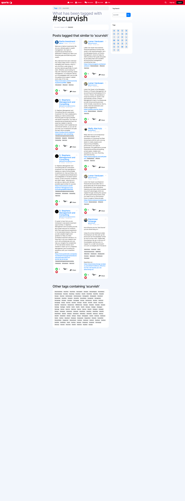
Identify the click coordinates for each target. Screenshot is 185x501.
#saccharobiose (58, 291)
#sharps (56, 311)
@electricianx (91, 223)
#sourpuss (73, 318)
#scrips (63, 302)
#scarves (62, 296)
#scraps (82, 300)
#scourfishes (83, 298)
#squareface (87, 318)
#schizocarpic (69, 296)
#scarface (78, 293)
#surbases (85, 320)
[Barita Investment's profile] (57, 42)
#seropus (88, 307)
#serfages (62, 307)
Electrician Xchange (93, 220)
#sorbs (56, 318)
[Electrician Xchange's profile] (86, 220)
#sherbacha (69, 311)
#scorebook (57, 298)
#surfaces (97, 320)
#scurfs (95, 302)
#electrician (87, 249)
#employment (101, 253)
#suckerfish (100, 318)
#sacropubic (79, 291)
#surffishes (63, 322)
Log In (180, 2)
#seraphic (91, 304)
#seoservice (63, 304)
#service (68, 309)
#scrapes (64, 300)
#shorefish (89, 313)
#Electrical (86, 253)
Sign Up (172, 2)
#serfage (57, 307)
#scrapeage (57, 300)
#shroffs (57, 315)
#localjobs (86, 258)
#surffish (57, 322)
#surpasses (85, 322)
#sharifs (89, 309)
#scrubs (85, 302)
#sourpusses (80, 318)
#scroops (79, 302)
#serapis (103, 304)
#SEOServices (78, 304)
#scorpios (70, 298)
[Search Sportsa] (165, 2)
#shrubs (69, 315)
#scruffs (90, 302)
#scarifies (95, 293)
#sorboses (102, 315)
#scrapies (69, 300)
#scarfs (83, 293)
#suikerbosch (73, 320)
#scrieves (101, 300)
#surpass (79, 322)
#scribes (95, 300)
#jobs (98, 249)
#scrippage (57, 302)
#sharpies (95, 309)
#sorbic (91, 315)
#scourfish (76, 298)
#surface (92, 320)
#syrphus (85, 324)
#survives (68, 324)
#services (71, 84)
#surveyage (98, 322)
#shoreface (82, 313)
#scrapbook (90, 298)
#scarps (56, 296)
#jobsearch (92, 256)
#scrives (68, 302)
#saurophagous (93, 291)
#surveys (57, 324)
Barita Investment (67, 41)
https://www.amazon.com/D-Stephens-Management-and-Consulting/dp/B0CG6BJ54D (64, 187)
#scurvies (100, 302)
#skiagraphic (85, 315)
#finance (98, 158)
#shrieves (95, 313)
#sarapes (86, 291)
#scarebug (71, 293)
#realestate (58, 138)
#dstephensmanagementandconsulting (64, 135)
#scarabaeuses (58, 293)
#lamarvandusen (94, 65)
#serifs (82, 307)
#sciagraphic (86, 296)
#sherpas (69, 313)
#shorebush (75, 313)
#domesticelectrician (89, 251)
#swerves (79, 324)
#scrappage (76, 300)
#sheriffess (95, 311)
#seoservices (71, 304)
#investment (58, 84)
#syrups (90, 324)
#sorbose (97, 315)
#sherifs (64, 313)
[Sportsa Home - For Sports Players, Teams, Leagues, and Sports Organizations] (6, 2)
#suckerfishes (58, 320)
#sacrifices (72, 291)
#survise (62, 324)
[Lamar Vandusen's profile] (86, 42)
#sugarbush (65, 320)
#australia (93, 249)
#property (64, 138)
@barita (61, 43)
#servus (84, 309)
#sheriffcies (82, 311)
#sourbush (67, 318)
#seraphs (97, 304)
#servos (79, 309)
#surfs (68, 322)
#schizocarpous (77, 296)
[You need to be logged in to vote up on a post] (56, 90)
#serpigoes (99, 307)
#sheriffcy (89, 311)
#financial (65, 84)
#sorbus (61, 318)
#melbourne (93, 253)
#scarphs (101, 293)
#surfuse (73, 322)
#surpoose (91, 322)
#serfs (73, 307)
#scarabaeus (101, 291)
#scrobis (74, 302)
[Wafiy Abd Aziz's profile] (86, 129)
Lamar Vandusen (95, 41)
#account (86, 160)
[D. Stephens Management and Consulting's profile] (57, 101)
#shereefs (75, 311)
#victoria (86, 256)
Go (128, 15)
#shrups (74, 315)
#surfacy (103, 320)
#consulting (58, 140)
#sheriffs (101, 311)
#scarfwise (89, 293)
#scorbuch (100, 296)
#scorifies (64, 298)
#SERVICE (98, 251)
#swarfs (74, 324)
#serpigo (93, 307)
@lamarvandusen (92, 43)
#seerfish (57, 304)
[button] (70, 2)
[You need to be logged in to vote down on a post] (56, 93)
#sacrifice (66, 291)
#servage (57, 309)
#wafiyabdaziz (90, 158)
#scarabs (65, 293)
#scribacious (89, 300)
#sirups (79, 315)
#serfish (68, 307)
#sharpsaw (62, 311)
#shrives (101, 313)
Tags (55, 8)
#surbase (79, 320)
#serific (78, 307)
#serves (62, 309)
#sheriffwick (58, 313)
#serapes (85, 304)
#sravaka (94, 318)
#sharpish (101, 309)
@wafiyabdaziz (92, 130)
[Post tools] (76, 41)
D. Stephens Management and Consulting (67, 102)
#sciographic (93, 296)
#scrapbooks (98, 298)
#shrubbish (62, 315)
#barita (69, 82)
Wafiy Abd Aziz (95, 128)
